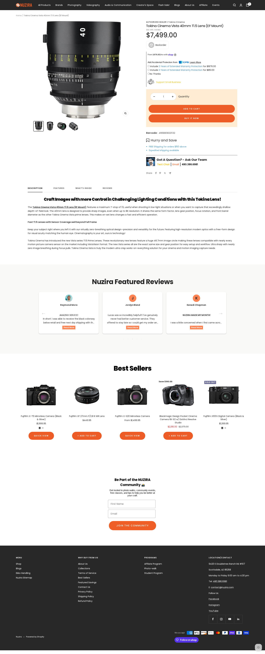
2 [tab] (127, 339)
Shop (18, 563)
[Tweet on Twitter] (165, 173)
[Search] (234, 5)
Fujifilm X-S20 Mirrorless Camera (132, 416)
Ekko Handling (23, 573)
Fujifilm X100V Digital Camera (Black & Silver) (224, 418)
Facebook (214, 599)
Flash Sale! (163, 5)
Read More (73, 327)
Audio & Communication (118, 5)
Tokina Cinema (176, 22)
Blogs (177, 5)
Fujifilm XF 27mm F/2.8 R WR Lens (87, 416)
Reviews (107, 188)
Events (215, 5)
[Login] (241, 5)
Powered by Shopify (35, 636)
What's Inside (83, 188)
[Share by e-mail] (170, 173)
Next (221, 313)
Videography (93, 5)
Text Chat (163, 164)
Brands (59, 5)
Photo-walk (150, 568)
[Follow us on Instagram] (221, 619)
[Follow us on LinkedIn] (238, 619)
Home (18, 15)
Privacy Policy (85, 591)
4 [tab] (137, 339)
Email (175, 164)
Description (35, 188)
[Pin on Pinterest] (160, 173)
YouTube (213, 610)
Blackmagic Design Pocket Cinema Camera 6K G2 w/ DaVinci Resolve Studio (178, 419)
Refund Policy (85, 601)
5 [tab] (141, 339)
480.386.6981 (190, 164)
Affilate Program (153, 563)
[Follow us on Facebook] (213, 619)
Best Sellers (84, 577)
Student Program (153, 573)
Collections (84, 568)
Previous (44, 313)
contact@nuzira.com (222, 587)
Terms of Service (87, 573)
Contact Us (84, 587)
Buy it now (191, 118)
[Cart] (247, 5)
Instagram (214, 605)
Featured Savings (87, 582)
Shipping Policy (86, 596)
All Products (44, 5)
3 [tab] (132, 339)
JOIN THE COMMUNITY (132, 525)
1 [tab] (123, 339)
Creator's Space (145, 5)
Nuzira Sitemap (24, 577)
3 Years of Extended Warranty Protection (181, 70)
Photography (74, 5)
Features (59, 188)
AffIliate (203, 5)
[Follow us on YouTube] (230, 619)
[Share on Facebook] (156, 173)
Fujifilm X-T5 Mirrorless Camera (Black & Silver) (41, 418)
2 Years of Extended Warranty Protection (181, 66)
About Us (189, 5)
